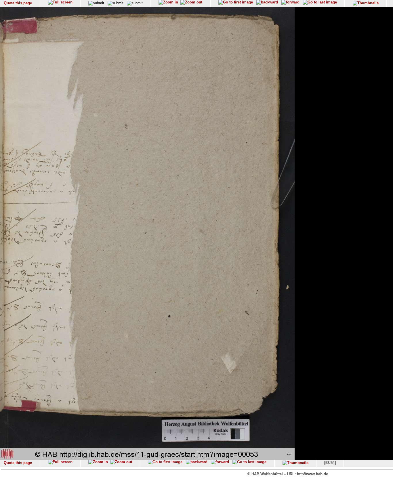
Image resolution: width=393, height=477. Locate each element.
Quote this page (18, 3)
